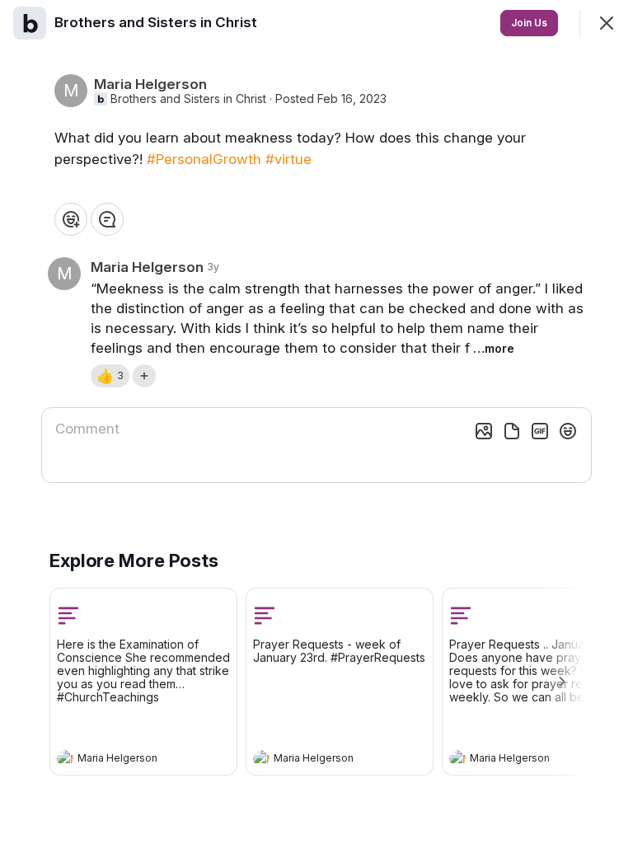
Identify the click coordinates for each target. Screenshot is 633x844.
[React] (71, 219)
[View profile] (65, 758)
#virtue (288, 159)
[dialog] (316, 422)
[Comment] (107, 219)
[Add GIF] (540, 431)
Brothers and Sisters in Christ (188, 99)
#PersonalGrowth (204, 159)
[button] (110, 375)
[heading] (126, 760)
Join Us (529, 22)
